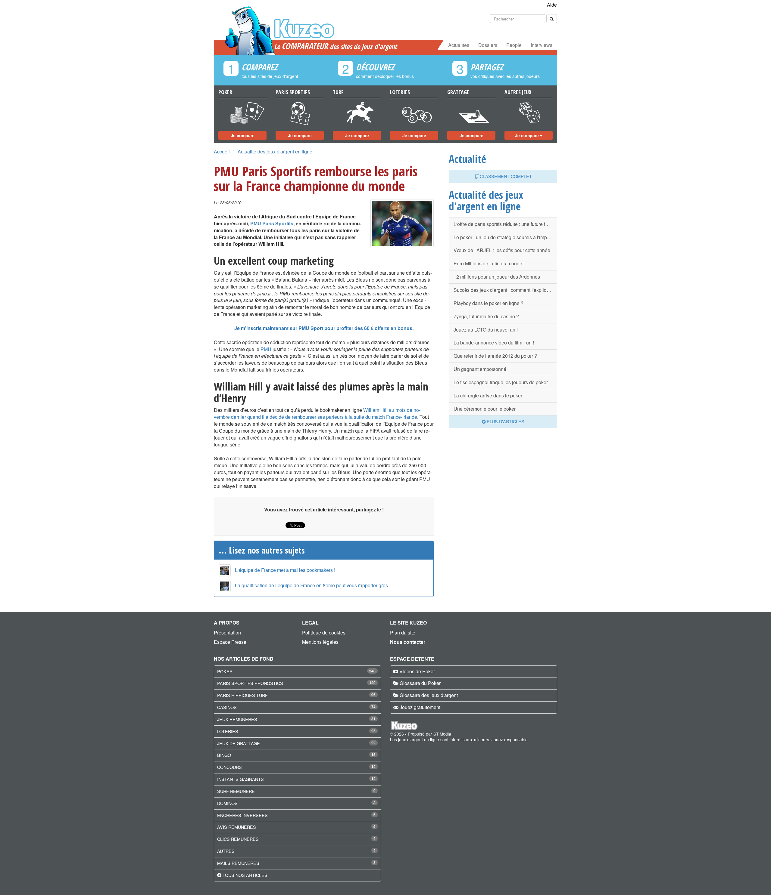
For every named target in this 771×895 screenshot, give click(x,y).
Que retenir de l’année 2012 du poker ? (495, 355)
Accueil (222, 151)
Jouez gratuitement (420, 707)
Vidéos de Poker (417, 671)
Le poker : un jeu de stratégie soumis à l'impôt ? (504, 237)
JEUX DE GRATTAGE (238, 743)
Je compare (242, 135)
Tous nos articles (245, 875)
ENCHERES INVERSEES (242, 815)
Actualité (467, 159)
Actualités (458, 45)
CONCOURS (229, 767)
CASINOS (227, 707)
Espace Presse (230, 641)
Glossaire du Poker (420, 683)
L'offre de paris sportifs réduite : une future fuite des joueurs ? (505, 224)
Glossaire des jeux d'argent (429, 695)
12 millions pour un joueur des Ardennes (497, 276)
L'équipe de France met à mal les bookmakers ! (285, 569)
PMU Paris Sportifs (271, 223)
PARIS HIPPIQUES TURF (242, 695)
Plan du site (402, 632)
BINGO (224, 755)
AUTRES (226, 851)
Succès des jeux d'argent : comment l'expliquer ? (505, 289)
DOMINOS (227, 803)
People (514, 45)
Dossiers (487, 45)
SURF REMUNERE (236, 791)
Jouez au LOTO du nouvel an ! (486, 329)
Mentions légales (320, 641)
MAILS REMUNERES (238, 863)
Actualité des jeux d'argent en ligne (275, 151)
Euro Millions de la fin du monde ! (489, 263)
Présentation (227, 632)
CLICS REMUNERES (238, 839)
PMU (266, 349)
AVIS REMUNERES (236, 827)
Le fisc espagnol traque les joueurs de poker (501, 382)
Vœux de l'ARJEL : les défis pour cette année (502, 250)
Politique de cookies (323, 632)
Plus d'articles (504, 421)
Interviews (541, 45)
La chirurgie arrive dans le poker (488, 395)
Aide (552, 4)
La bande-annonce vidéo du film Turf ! (494, 342)
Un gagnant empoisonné (480, 369)
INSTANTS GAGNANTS (240, 779)
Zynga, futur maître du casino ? (486, 316)
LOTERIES (227, 731)
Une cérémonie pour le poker (485, 408)
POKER (225, 671)
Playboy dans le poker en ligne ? (488, 303)
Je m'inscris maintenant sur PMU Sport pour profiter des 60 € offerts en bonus (323, 328)
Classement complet (505, 176)
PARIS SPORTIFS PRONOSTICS (250, 683)
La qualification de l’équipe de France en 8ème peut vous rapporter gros (311, 585)
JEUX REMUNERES (237, 719)
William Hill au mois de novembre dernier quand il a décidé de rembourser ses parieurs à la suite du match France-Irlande (317, 413)
